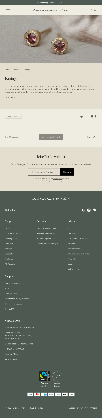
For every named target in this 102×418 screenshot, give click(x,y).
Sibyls (7, 228)
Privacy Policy (57, 178)
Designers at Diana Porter (79, 253)
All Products (10, 264)
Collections (16, 70)
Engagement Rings (13, 233)
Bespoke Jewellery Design (47, 228)
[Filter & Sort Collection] (13, 116)
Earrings (8, 248)
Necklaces (9, 243)
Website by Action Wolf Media (83, 407)
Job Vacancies (74, 269)
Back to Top (92, 137)
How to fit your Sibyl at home (17, 298)
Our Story (72, 228)
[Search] (90, 10)
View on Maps (11, 354)
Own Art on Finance (13, 304)
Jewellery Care (11, 293)
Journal (71, 264)
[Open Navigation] (7, 10)
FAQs (7, 288)
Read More (10, 97)
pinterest (94, 210)
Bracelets (9, 253)
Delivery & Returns (12, 283)
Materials (72, 243)
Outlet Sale (9, 259)
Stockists (72, 259)
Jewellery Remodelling (46, 233)
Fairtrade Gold (74, 248)
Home (7, 70)
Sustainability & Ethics (77, 238)
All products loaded (51, 137)
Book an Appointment (46, 238)
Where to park (11, 359)
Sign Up (67, 172)
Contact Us (9, 309)
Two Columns (92, 116)
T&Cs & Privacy (36, 407)
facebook (83, 210)
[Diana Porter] (51, 10)
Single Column (95, 116)
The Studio (72, 233)
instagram (89, 210)
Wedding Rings (11, 238)
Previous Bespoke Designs (47, 243)
